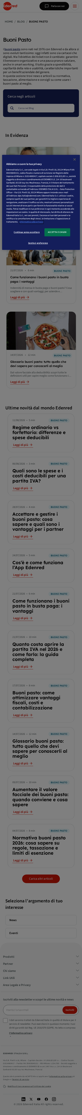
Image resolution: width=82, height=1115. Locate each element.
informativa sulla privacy (31, 221)
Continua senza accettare (27, 232)
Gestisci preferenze (38, 243)
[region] (41, 202)
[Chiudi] (74, 159)
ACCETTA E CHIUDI (57, 232)
